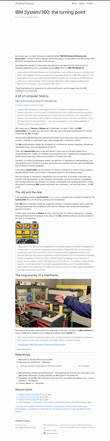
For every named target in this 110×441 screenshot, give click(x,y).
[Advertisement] (55, 36)
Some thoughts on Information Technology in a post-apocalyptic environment (50, 402)
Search (82, 3)
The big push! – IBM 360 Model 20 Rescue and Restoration (41, 345)
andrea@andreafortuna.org (25, 427)
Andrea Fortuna (24, 3)
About (74, 3)
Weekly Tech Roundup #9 (28, 397)
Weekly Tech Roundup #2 (28, 400)
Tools (89, 3)
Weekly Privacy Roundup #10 (30, 394)
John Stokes (56, 197)
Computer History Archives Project (29, 105)
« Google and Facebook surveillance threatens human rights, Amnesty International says (51, 406)
